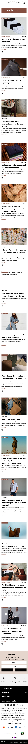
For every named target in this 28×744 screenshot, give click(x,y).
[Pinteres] (11, 705)
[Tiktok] (20, 705)
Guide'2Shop (4, 355)
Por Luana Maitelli (5, 77)
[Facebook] (8, 705)
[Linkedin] (23, 705)
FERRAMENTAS (6, 697)
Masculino (21, 670)
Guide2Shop (4, 313)
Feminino (7, 670)
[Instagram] (5, 705)
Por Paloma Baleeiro (6, 36)
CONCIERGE (5, 692)
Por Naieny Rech (5, 162)
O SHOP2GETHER (6, 688)
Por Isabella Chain (5, 541)
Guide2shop (4, 479)
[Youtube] (14, 705)
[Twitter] (17, 705)
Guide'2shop (4, 18)
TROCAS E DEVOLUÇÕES (9, 701)
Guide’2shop (4, 144)
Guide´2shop (4, 522)
